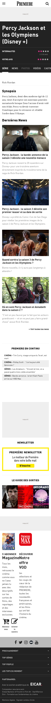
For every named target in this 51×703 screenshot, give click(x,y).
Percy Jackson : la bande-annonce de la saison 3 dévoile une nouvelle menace (25, 156)
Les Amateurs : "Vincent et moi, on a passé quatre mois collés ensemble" (24, 370)
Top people (7, 664)
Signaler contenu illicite (25, 700)
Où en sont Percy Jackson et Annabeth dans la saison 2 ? (24, 309)
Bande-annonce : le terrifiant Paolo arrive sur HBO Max (23, 377)
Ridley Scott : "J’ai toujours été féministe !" (22, 363)
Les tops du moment (12, 671)
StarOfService (37, 692)
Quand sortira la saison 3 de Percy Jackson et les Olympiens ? (22, 261)
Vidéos (37, 68)
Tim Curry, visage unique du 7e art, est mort (25, 357)
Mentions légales (8, 700)
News (15, 68)
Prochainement (10, 651)
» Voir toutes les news (39, 329)
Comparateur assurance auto (13, 689)
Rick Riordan (8, 82)
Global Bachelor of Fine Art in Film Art (16, 692)
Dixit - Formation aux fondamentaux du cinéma (20, 694)
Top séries (7, 658)
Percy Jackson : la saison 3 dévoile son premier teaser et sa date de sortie (24, 210)
